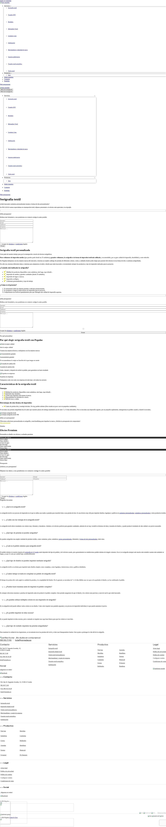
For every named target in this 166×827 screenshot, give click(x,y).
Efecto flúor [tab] (3, 448)
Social (6, 787)
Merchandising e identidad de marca (18, 50)
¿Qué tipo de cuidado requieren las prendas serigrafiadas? (27, 626)
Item (9, 75)
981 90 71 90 (6, 640)
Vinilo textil (11, 71)
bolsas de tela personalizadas (88, 539)
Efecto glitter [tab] (4, 439)
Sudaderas (101, 656)
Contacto (7, 79)
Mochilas (100, 653)
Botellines (122, 653)
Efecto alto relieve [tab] (5, 437)
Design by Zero (162, 813)
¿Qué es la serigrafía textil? (15, 507)
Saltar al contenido (5, 1)
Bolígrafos (101, 666)
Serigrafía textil (12, 8)
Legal (5, 763)
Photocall (122, 660)
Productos (8, 726)
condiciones (19, 244)
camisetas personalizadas (126, 513)
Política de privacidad (159, 651)
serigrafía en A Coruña (32, 552)
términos (11, 244)
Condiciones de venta (159, 661)
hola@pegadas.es (23, 640)
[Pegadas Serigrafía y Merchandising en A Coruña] (83, 2)
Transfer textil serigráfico (15, 64)
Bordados (10, 22)
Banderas (122, 666)
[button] (10, 6)
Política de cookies (158, 655)
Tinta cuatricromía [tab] (5, 446)
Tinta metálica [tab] (4, 441)
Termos (121, 656)
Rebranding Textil (13, 29)
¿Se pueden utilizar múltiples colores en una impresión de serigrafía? (31, 600)
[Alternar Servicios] (95, 96)
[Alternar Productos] (95, 177)
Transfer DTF (12, 15)
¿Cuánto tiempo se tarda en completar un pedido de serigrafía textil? (31, 574)
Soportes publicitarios (14, 57)
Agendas (122, 650)
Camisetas (101, 660)
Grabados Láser (12, 36)
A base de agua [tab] (4, 443)
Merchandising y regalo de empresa (59, 658)
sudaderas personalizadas (142, 513)
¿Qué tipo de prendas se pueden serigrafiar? (22, 533)
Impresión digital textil (55, 651)
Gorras (100, 663)
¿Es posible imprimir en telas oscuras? (20, 613)
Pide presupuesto (5, 84)
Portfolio (7, 81)
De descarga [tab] (3, 444)
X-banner (122, 663)
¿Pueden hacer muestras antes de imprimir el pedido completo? (29, 587)
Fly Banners (23, 755)
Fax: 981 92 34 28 (5, 656)
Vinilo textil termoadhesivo (56, 655)
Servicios (7, 698)
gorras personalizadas (65, 539)
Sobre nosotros (8, 77)
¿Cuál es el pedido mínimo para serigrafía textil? (23, 546)
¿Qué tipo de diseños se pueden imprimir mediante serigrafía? (28, 561)
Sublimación (11, 43)
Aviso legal (156, 648)
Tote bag (100, 650)
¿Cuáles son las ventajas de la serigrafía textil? (22, 520)
